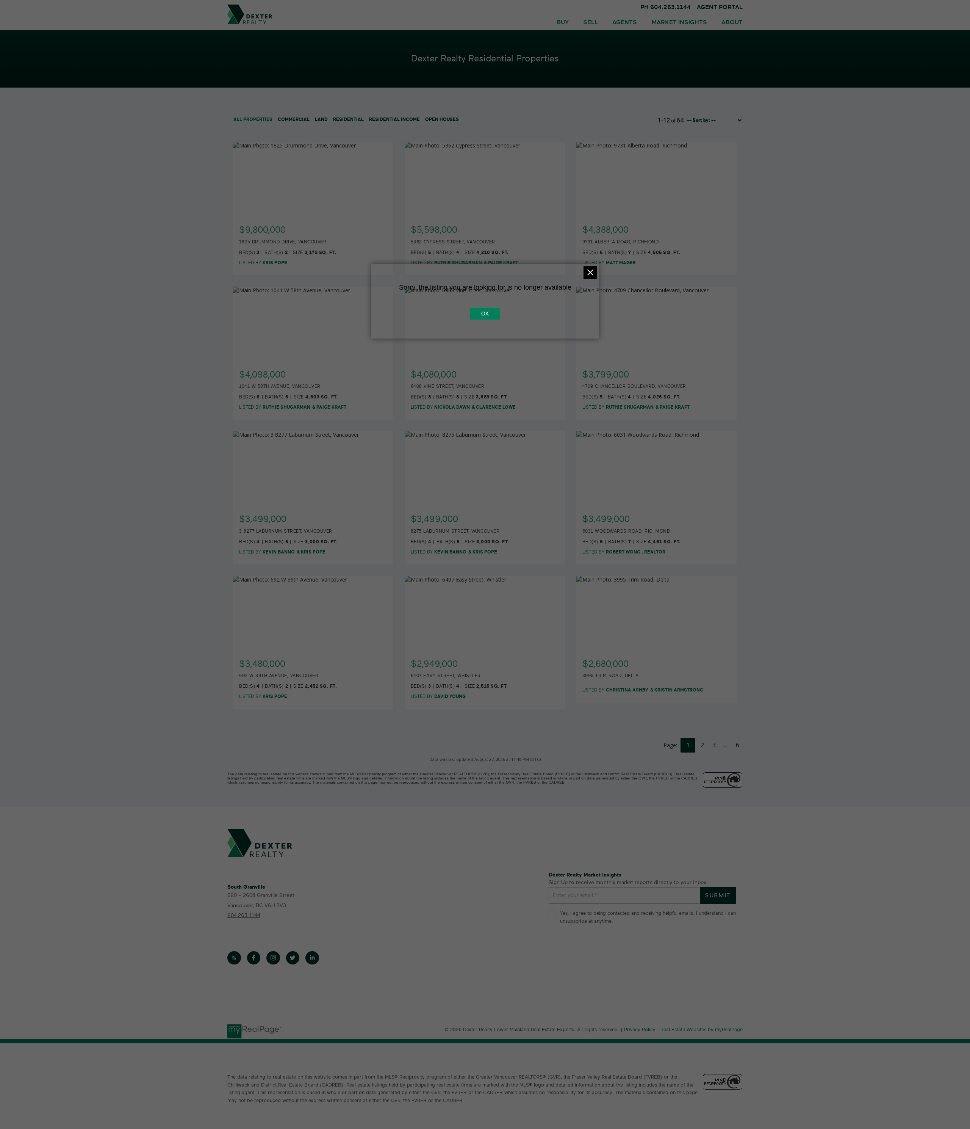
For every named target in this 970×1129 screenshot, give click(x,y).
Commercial (294, 119)
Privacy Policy (640, 1029)
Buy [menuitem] (563, 22)
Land (321, 119)
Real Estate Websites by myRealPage (701, 1029)
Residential (348, 119)
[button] (234, 958)
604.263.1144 (243, 915)
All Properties (252, 119)
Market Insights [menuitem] (679, 22)
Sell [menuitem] (590, 22)
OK (485, 313)
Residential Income (394, 119)
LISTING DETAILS (313, 225)
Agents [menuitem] (624, 22)
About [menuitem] (732, 22)
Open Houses (442, 119)
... (726, 745)
